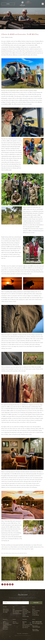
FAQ (23, 623)
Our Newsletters (26, 626)
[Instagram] (35, 622)
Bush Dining (35, 612)
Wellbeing (24, 609)
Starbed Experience (17, 613)
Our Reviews (25, 627)
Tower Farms (15, 623)
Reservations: (35, 625)
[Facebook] (33, 622)
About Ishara (6, 609)
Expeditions (5, 627)
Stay (14, 609)
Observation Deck (26, 612)
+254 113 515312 (35, 630)
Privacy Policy (19, 633)
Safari (4, 621)
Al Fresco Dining (36, 610)
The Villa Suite (16, 612)
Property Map (25, 616)
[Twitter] (39, 622)
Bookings (24, 621)
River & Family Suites (17, 610)
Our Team (5, 612)
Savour (34, 609)
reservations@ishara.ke (37, 623)
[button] (43, 4)
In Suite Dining (35, 615)
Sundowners (35, 613)
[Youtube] (41, 622)
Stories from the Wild (27, 624)
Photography (25, 610)
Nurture (14, 621)
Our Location (6, 610)
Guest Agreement (25, 633)
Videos (23, 615)
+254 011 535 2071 (36, 627)
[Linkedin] (37, 622)
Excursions (5, 629)
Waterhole (24, 613)
